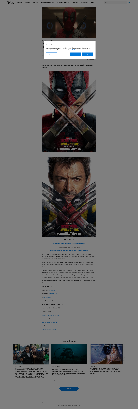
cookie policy (73, 49)
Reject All (75, 54)
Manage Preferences (51, 54)
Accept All (87, 54)
